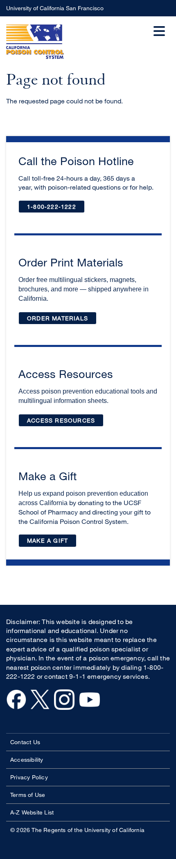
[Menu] (161, 24)
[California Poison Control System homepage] (35, 43)
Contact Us (25, 741)
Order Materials (62, 320)
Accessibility (26, 759)
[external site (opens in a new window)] (16, 707)
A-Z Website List (32, 812)
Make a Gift (52, 542)
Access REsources (61, 420)
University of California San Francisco (65, 10)
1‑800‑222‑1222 (56, 208)
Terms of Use (27, 794)
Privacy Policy (29, 777)
